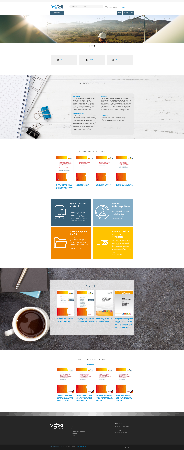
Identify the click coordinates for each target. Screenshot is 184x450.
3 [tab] (94, 46)
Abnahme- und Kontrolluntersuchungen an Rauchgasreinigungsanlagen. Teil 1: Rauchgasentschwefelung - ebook (104, 398)
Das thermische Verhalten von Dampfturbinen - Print (103, 184)
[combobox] (90, 6)
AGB (73, 426)
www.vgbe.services (81, 446)
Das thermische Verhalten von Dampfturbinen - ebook (83, 184)
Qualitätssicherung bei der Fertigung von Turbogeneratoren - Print (124, 184)
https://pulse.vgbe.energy (76, 248)
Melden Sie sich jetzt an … (118, 254)
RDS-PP (126, 12)
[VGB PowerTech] (56, 6)
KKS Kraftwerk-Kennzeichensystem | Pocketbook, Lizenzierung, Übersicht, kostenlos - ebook (65, 320)
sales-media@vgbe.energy (121, 432)
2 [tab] (92, 46)
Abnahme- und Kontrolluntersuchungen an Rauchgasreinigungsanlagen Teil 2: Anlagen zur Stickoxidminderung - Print (84, 398)
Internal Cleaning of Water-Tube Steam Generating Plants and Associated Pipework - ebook (104, 320)
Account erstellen (113, 7)
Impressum (74, 433)
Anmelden (111, 6)
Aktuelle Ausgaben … (118, 218)
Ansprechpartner (122, 60)
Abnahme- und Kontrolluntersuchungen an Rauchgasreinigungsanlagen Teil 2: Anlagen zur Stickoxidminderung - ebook (65, 398)
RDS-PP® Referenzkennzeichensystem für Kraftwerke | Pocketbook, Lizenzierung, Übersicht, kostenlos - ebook (85, 321)
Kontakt (73, 436)
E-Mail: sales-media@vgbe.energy (78, 220)
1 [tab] (90, 46)
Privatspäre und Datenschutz (79, 431)
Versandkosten (66, 60)
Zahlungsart (94, 60)
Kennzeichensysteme (78, 113)
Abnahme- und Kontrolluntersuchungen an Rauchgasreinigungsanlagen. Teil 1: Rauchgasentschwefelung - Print (124, 398)
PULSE (119, 12)
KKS (132, 12)
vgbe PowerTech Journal (60, 31)
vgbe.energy (122, 1)
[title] (121, 448)
